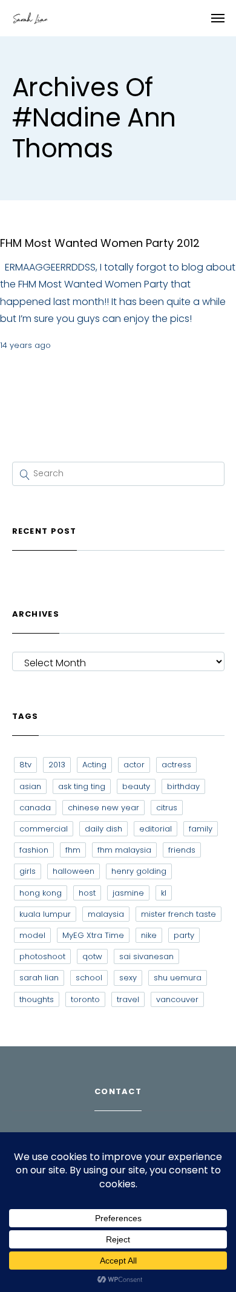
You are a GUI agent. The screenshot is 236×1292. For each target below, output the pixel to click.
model (32, 935)
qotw (92, 956)
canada (35, 807)
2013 (56, 764)
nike (149, 935)
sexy (128, 977)
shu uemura (178, 977)
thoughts (36, 999)
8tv (25, 764)
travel (128, 999)
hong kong (40, 893)
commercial (43, 829)
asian (30, 786)
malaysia (106, 914)
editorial (155, 829)
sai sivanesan (146, 956)
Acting (94, 764)
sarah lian (39, 977)
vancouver (177, 999)
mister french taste (178, 914)
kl (163, 893)
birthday (183, 786)
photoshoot (42, 956)
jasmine (128, 893)
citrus (166, 807)
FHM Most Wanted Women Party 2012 (100, 243)
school (89, 977)
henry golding (138, 871)
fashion (33, 850)
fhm (72, 850)
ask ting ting (81, 786)
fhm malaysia (124, 850)
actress (176, 764)
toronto (85, 999)
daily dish (103, 829)
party (184, 935)
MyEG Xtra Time (93, 935)
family (200, 829)
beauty (136, 786)
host (87, 893)
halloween (73, 871)
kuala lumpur (45, 914)
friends (181, 850)
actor (134, 764)
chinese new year (103, 807)
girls (27, 871)
